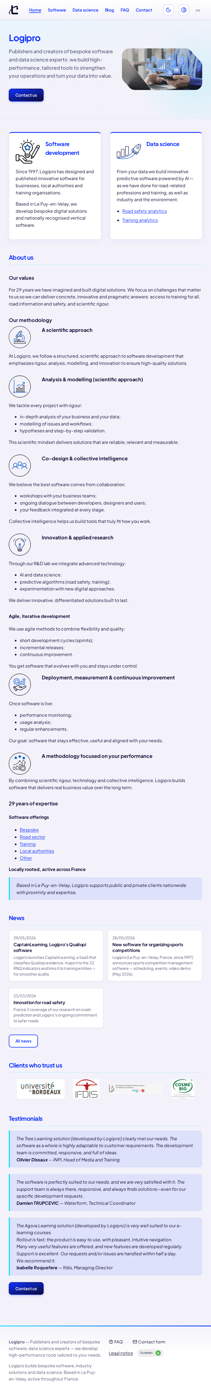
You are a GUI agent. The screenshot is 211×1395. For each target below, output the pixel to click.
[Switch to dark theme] (168, 9)
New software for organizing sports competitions (147, 947)
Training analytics (140, 220)
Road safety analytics (144, 211)
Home (35, 9)
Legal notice (121, 1352)
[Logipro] (13, 10)
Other (26, 858)
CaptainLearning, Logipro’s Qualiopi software (49, 947)
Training (28, 844)
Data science (85, 9)
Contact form (151, 1341)
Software (57, 9)
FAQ (125, 9)
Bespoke (29, 830)
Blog (109, 9)
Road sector (32, 837)
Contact (144, 9)
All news (23, 1040)
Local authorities (37, 851)
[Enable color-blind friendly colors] (183, 9)
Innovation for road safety (39, 1002)
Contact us (26, 94)
